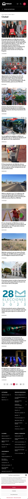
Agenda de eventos (5, 394)
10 (16, 384)
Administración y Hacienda (18, 401)
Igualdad (16, 415)
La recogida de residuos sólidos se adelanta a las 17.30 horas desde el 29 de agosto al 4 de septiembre (14, 137)
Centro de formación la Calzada (19, 439)
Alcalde (3, 453)
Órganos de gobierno (6, 456)
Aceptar (14, 487)
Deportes (17, 410)
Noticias (6, 14)
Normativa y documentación (5, 460)
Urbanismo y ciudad (19, 428)
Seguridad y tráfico (18, 420)
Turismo (16, 426)
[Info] (17, 4)
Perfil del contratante (6, 465)
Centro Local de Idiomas (20, 441)
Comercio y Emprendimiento (18, 405)
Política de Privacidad (17, 497)
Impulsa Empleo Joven (19, 444)
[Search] (20, 4)
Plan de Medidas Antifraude (5, 468)
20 (20, 384)
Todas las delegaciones (19, 394)
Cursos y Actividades (19, 453)
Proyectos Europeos (19, 417)
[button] (26, 475)
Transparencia (4, 462)
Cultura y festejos (5, 444)
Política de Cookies (10, 497)
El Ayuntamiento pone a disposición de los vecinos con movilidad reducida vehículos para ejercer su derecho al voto (14, 310)
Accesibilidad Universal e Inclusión (20, 398)
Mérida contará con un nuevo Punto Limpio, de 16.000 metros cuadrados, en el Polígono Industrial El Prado (13, 253)
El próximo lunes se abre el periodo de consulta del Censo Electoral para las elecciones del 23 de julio (14, 281)
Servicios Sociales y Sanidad (19, 423)
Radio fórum (4, 399)
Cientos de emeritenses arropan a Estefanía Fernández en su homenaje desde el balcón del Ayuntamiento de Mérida (14, 109)
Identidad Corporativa (6, 471)
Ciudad (9, 14)
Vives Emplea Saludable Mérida (19, 450)
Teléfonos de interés (6, 438)
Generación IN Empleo (19, 447)
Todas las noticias (9, 9)
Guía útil (3, 446)
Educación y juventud (19, 412)
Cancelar (14, 490)
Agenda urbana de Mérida (5, 441)
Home (3, 14)
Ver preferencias (14, 494)
